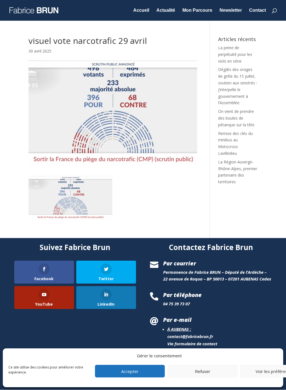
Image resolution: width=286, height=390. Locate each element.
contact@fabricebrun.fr (190, 336)
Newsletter (231, 10)
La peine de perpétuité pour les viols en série (235, 54)
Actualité (165, 10)
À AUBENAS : (179, 329)
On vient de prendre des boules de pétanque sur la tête (236, 118)
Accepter (130, 371)
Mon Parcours (197, 10)
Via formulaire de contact (192, 343)
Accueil (141, 10)
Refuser (202, 371)
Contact (257, 10)
